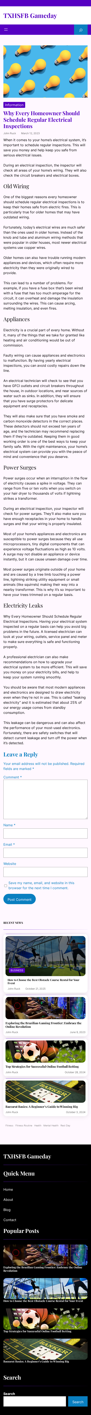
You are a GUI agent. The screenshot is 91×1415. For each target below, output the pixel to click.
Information (14, 105)
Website (9, 864)
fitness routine (23, 1125)
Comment (12, 777)
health (37, 1125)
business (17, 970)
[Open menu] (5, 29)
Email (9, 844)
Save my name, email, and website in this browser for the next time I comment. (41, 885)
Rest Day (65, 1125)
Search (9, 1394)
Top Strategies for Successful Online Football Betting (42, 1066)
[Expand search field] (81, 29)
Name (9, 825)
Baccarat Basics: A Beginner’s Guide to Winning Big (42, 1106)
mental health (50, 1125)
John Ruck (9, 133)
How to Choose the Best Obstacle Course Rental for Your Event (43, 981)
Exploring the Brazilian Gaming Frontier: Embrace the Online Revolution (43, 1024)
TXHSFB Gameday (30, 15)
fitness (9, 1125)
